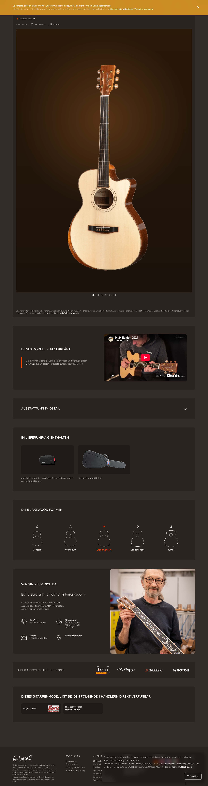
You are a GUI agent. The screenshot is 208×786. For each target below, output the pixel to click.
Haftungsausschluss (75, 767)
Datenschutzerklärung (175, 764)
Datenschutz (72, 764)
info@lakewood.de (70, 313)
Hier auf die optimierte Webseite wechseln (131, 9)
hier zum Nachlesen (182, 767)
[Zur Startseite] (35, 758)
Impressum (71, 761)
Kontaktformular (73, 636)
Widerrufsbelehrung (75, 770)
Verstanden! (192, 776)
